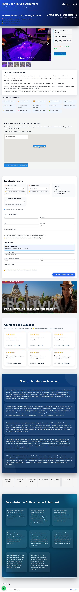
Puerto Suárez (33, 480)
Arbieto (68, 480)
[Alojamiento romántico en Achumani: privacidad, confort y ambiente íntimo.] (16, 64)
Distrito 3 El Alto (9, 480)
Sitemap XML (73, 589)
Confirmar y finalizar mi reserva (64, 274)
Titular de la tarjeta (9, 264)
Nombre (6, 217)
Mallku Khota (44, 480)
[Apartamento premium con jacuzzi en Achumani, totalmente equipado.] (22, 64)
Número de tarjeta (9, 252)
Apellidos (42, 217)
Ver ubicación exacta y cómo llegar (16, 165)
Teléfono (42, 223)
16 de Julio (56, 480)
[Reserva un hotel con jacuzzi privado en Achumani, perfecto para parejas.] (10, 64)
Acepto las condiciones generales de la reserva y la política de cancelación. (25, 235)
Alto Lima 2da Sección (21, 480)
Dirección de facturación (10, 229)
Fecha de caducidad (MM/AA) (11, 258)
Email (5, 223)
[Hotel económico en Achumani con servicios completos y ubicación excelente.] (28, 64)
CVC (41, 258)
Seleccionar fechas (59, 54)
